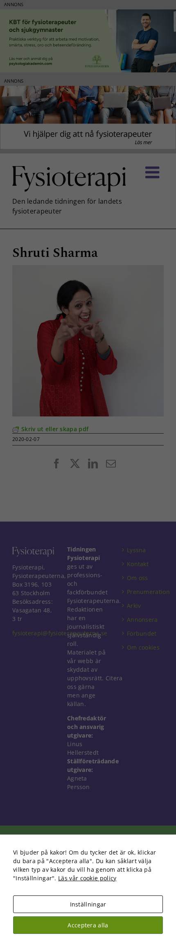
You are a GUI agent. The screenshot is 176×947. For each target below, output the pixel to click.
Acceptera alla (88, 925)
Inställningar (88, 904)
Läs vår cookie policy (87, 878)
